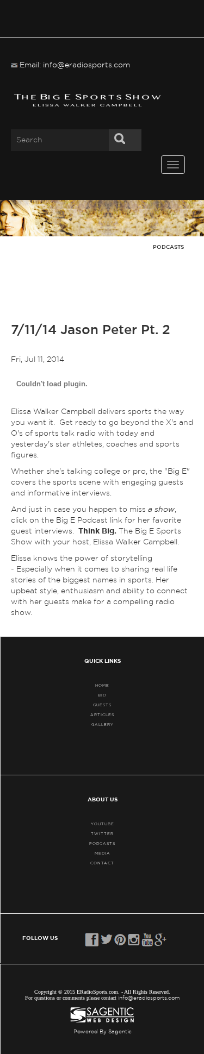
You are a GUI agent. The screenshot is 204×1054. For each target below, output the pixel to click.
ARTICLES (102, 715)
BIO (102, 695)
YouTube (102, 824)
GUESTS (102, 705)
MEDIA (102, 853)
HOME (102, 685)
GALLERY (102, 724)
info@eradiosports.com (149, 998)
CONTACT (102, 863)
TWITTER (102, 834)
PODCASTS (102, 843)
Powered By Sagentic (102, 1031)
